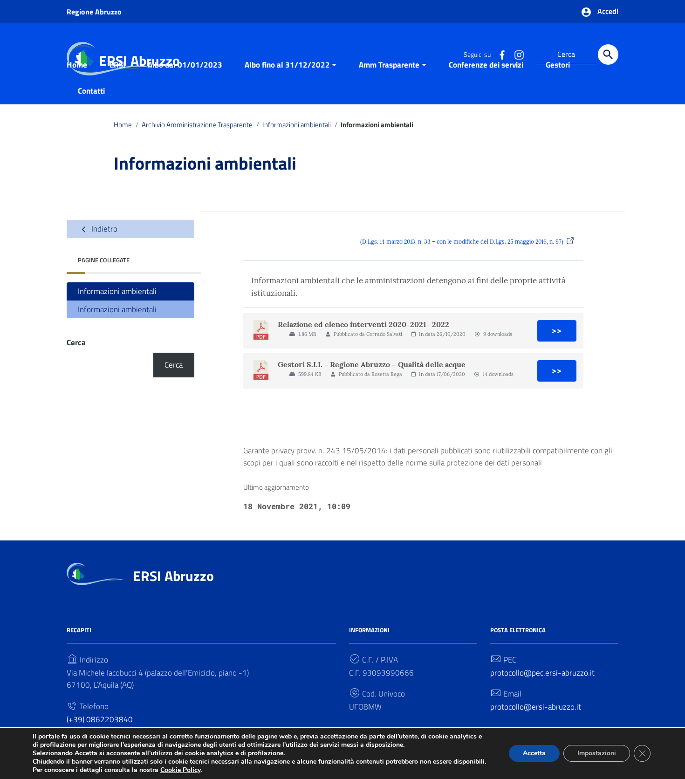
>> (557, 331)
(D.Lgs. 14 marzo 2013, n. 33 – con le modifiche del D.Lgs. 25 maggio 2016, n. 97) (461, 241)
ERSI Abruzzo (173, 576)
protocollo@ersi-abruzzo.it (535, 707)
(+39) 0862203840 (100, 719)
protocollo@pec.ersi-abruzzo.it (542, 673)
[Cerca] (608, 54)
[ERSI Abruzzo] (95, 573)
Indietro (103, 229)
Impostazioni (596, 753)
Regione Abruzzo (94, 11)
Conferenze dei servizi (486, 65)
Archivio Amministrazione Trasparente (197, 124)
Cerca (76, 342)
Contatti (91, 91)
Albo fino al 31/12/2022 (287, 65)
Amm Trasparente (389, 65)
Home (77, 65)
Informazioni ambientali (296, 124)
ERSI (117, 65)
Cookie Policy (180, 769)
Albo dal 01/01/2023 (185, 65)
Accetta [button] (534, 753)
